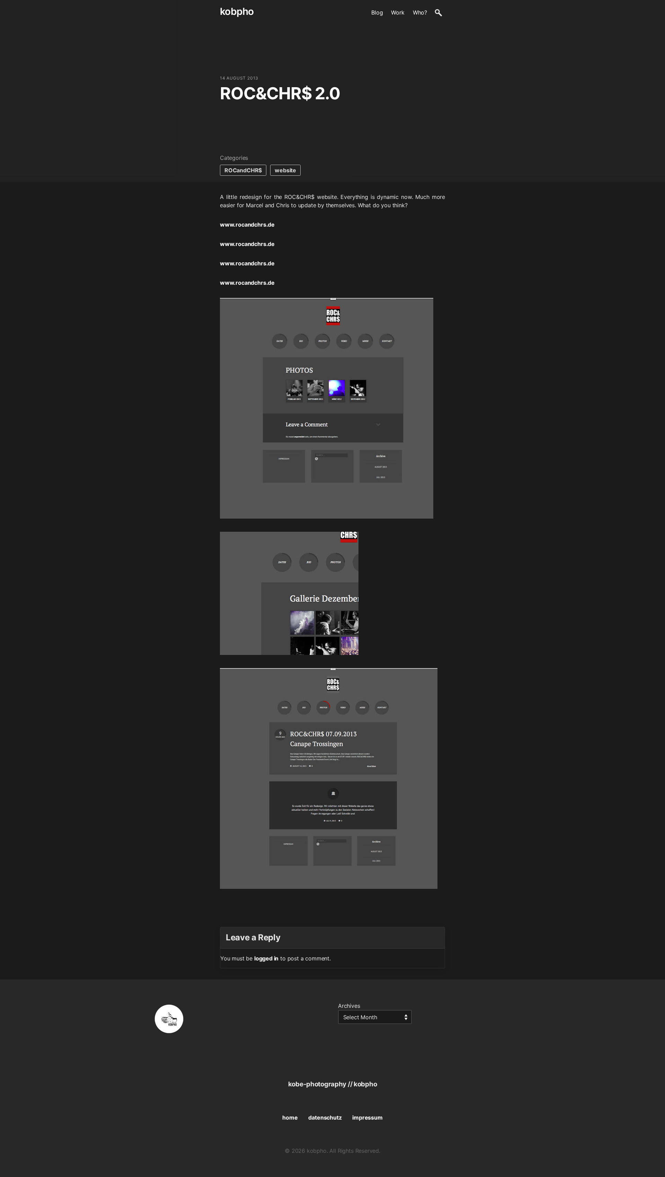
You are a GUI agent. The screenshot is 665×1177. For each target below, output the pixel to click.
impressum (367, 1117)
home (290, 1117)
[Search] (438, 12)
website (285, 170)
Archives (349, 1005)
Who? (420, 12)
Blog (377, 12)
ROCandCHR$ (243, 170)
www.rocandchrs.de (247, 224)
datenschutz (325, 1117)
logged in (266, 958)
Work (397, 12)
